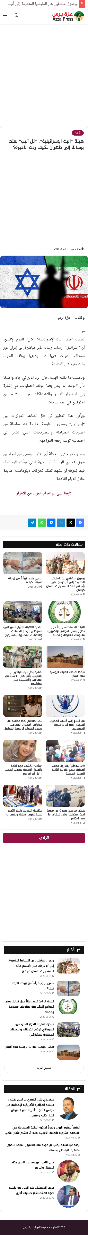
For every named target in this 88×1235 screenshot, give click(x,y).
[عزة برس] (68, 16)
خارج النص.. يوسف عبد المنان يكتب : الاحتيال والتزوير (31, 1165)
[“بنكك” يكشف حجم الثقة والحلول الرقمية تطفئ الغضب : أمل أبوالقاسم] (22, 751)
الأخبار (77, 132)
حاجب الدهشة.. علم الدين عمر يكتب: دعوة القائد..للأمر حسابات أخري (31, 1190)
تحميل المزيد (44, 1068)
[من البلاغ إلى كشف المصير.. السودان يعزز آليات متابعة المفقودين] (65, 706)
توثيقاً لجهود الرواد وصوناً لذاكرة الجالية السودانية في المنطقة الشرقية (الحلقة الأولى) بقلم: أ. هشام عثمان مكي (42, 1130)
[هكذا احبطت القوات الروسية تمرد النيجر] (65, 657)
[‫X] (71, 523)
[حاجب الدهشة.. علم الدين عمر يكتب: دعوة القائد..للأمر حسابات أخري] (68, 1196)
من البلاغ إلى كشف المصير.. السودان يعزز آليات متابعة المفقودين (67, 724)
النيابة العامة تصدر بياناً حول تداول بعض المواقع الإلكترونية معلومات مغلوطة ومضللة (66, 631)
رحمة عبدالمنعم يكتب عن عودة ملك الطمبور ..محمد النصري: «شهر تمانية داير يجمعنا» (43, 1147)
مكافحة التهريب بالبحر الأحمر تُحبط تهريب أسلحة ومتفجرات (24, 812)
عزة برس (76, 249)
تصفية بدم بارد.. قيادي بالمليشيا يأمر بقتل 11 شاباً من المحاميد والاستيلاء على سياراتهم (23, 677)
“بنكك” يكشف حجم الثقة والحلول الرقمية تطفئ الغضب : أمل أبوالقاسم (23, 769)
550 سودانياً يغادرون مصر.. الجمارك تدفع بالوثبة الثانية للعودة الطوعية (68, 769)
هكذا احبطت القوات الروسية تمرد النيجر (67, 674)
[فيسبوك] (80, 523)
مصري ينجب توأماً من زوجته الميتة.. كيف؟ (25, 580)
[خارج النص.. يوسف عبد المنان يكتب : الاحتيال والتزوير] (68, 1171)
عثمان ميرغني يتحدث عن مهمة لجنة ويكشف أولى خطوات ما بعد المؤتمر (66, 814)
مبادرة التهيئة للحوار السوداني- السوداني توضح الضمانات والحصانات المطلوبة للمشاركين (22, 631)
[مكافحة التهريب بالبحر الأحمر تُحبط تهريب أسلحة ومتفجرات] (22, 796)
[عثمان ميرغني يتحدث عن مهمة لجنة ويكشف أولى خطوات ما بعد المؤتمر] (65, 796)
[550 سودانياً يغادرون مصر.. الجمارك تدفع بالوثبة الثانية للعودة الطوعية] (65, 751)
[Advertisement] (44, 72)
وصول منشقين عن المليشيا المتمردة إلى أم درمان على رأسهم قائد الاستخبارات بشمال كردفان (65, 584)
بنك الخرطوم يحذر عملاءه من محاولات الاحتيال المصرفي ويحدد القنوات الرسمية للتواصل (23, 724)
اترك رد (44, 838)
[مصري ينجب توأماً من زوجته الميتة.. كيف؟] (22, 563)
